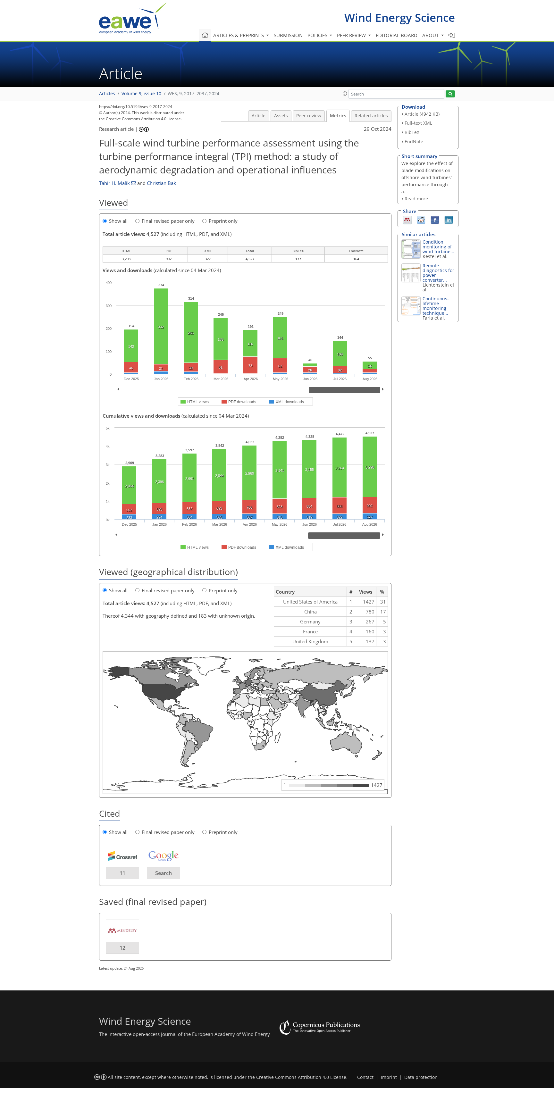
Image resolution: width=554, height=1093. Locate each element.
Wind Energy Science (399, 17)
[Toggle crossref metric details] (122, 856)
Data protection (421, 1077)
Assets (281, 116)
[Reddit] (421, 219)
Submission (288, 35)
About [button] (431, 35)
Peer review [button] (352, 35)
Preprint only (223, 221)
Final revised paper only (168, 221)
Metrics (338, 116)
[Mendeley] (407, 219)
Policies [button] (318, 35)
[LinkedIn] (448, 219)
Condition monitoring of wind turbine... (438, 246)
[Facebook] (435, 219)
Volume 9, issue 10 (141, 93)
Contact (365, 1077)
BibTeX (412, 132)
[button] (345, 93)
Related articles (371, 116)
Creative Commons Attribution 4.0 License (301, 1077)
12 (122, 947)
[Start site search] (450, 94)
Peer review (308, 116)
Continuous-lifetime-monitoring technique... (436, 306)
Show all (118, 221)
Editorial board (396, 35)
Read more (416, 199)
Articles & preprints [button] (239, 35)
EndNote (414, 141)
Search (163, 873)
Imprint (389, 1077)
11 (122, 873)
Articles (107, 93)
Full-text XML (418, 123)
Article (258, 116)
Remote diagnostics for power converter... (438, 273)
